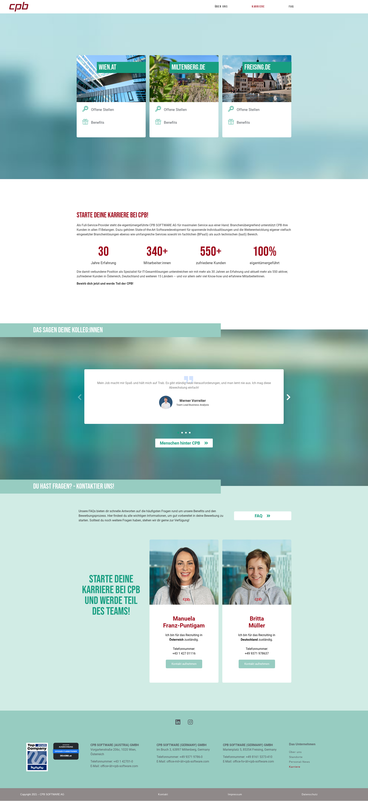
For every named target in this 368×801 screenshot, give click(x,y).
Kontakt (163, 794)
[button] (178, 433)
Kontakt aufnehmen (184, 664)
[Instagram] (190, 722)
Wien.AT (107, 67)
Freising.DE (257, 67)
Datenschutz (310, 794)
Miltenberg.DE (188, 67)
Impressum (235, 794)
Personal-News (299, 761)
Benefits (97, 122)
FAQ (291, 6)
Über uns (221, 6)
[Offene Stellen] (85, 109)
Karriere (258, 6)
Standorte (296, 756)
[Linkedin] (178, 722)
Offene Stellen (102, 109)
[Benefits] (85, 121)
